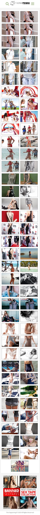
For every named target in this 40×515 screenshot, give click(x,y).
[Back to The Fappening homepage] (20, 3)
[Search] (7, 3)
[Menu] (32, 3)
